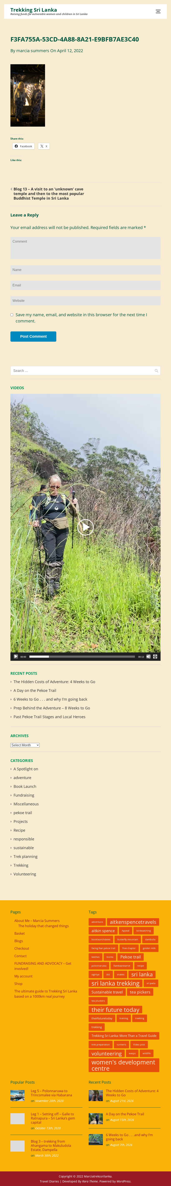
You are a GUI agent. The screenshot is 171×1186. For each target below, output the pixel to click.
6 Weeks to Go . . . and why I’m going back (51, 699)
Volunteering (25, 873)
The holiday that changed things (43, 926)
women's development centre (123, 1065)
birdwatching (143, 930)
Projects (21, 821)
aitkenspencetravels (133, 921)
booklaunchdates (101, 939)
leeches (95, 957)
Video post (139, 1044)
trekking (97, 1027)
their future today (115, 1009)
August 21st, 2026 (122, 1101)
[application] (85, 527)
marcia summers (32, 50)
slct (108, 974)
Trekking (21, 865)
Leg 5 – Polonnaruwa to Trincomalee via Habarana (51, 1093)
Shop (18, 983)
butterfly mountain (127, 939)
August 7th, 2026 (121, 1145)
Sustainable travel (107, 992)
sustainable (24, 847)
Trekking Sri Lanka (33, 9)
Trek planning (26, 856)
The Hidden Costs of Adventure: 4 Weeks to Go (54, 681)
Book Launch (25, 786)
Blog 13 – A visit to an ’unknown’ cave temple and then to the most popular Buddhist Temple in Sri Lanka (49, 193)
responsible (24, 838)
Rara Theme (90, 1181)
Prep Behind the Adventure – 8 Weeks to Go (52, 707)
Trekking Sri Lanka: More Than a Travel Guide (124, 1036)
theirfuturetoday (102, 1018)
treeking (139, 1018)
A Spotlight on (26, 768)
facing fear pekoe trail (103, 948)
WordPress (124, 1181)
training (123, 1018)
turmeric (121, 1044)
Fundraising (24, 795)
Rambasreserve (121, 965)
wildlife (147, 1053)
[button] (85, 527)
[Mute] (148, 657)
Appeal (125, 930)
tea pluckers (98, 1000)
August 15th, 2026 (122, 1120)
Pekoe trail (130, 957)
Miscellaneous (26, 803)
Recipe (19, 830)
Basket (19, 933)
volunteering (107, 1053)
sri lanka (142, 974)
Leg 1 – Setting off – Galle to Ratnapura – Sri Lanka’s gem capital (53, 1118)
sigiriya (95, 974)
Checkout (21, 948)
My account (23, 976)
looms (110, 957)
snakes (120, 974)
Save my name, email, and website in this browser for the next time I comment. (81, 318)
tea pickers (140, 992)
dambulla (150, 939)
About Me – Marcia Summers (37, 920)
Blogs (18, 941)
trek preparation (101, 1044)
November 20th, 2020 (49, 1101)
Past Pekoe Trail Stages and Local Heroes (50, 716)
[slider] (82, 657)
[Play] (16, 657)
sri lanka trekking (116, 983)
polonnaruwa (99, 965)
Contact (20, 956)
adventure (22, 777)
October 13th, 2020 (48, 1128)
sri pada (151, 983)
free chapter (129, 948)
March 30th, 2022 (47, 1155)
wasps (132, 1053)
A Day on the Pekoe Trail (35, 690)
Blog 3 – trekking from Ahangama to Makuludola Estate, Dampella (51, 1145)
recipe (140, 965)
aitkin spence (103, 930)
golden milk (149, 948)
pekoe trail (23, 812)
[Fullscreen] (155, 657)
